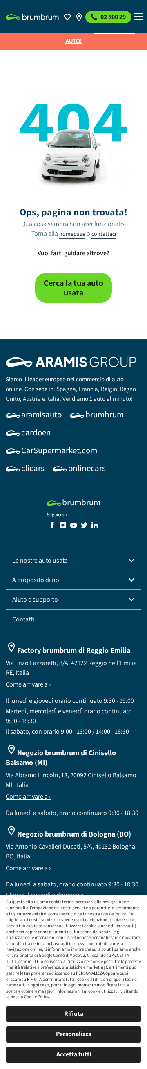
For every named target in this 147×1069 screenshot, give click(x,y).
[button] (73, 560)
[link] (32, 17)
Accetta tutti (73, 1054)
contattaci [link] (103, 233)
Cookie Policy (113, 914)
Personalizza (73, 1034)
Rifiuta (73, 1013)
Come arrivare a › (28, 684)
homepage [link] (72, 233)
